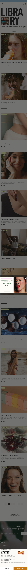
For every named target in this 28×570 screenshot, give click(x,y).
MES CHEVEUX (7, 287)
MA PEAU (6, 285)
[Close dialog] (25, 278)
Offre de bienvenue (6, 278)
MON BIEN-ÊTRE (6, 290)
